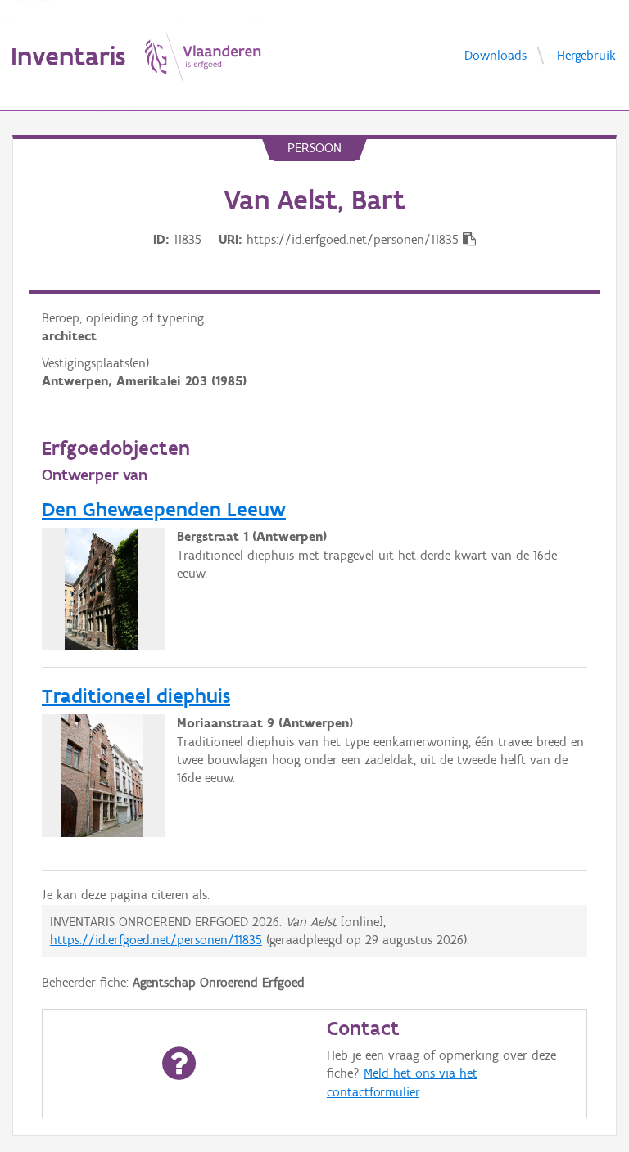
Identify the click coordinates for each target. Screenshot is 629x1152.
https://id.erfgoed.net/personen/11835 (156, 939)
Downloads (495, 54)
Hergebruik (586, 54)
